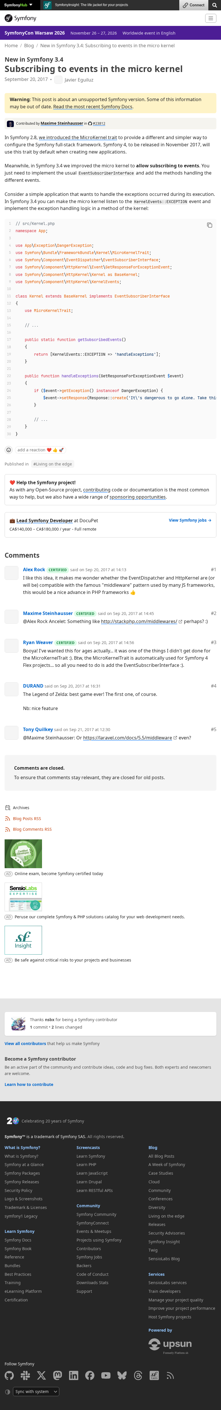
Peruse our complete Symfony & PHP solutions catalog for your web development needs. (100, 916)
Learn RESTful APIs (95, 1190)
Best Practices (18, 1274)
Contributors (89, 1248)
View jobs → (190, 520)
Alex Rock (34, 569)
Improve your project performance (181, 1308)
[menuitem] (39, 1156)
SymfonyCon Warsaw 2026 (35, 33)
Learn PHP (86, 1164)
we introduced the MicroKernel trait (78, 137)
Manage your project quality (175, 1300)
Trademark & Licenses (26, 1207)
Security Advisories (166, 1233)
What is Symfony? (22, 1147)
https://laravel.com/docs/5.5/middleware (127, 738)
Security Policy (18, 1190)
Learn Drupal (89, 1181)
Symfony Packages (22, 1173)
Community (88, 1205)
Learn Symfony (20, 1231)
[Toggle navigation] (210, 18)
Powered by (160, 1330)
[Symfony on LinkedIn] (73, 1375)
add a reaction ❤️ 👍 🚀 (41, 450)
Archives (21, 807)
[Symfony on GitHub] (9, 1375)
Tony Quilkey (38, 729)
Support (84, 1291)
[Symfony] (103, 18)
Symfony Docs (18, 1240)
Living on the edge (52, 464)
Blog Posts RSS (27, 818)
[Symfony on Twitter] (41, 1375)
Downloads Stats (92, 1282)
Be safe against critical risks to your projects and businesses (73, 960)
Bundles (12, 1265)
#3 (213, 642)
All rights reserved (105, 1136)
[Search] (214, 5)
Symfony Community (96, 1214)
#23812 (99, 123)
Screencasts (88, 1147)
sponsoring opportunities (138, 497)
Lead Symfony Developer (44, 520)
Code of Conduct (92, 1274)
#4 (213, 686)
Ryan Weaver (38, 642)
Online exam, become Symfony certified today (59, 873)
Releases (156, 1224)
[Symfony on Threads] (138, 1375)
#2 (213, 613)
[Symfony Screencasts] (154, 1375)
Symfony (15, 4)
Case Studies (160, 1173)
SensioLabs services (167, 1282)
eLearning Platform (23, 1291)
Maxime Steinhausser (62, 123)
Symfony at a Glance (24, 1164)
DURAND (33, 686)
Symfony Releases (22, 1181)
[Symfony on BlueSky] (122, 1375)
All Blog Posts (161, 1156)
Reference (14, 1257)
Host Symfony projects (169, 1317)
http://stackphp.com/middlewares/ (139, 621)
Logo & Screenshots (24, 1198)
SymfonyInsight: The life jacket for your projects (91, 5)
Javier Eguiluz (79, 80)
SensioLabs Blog (164, 1258)
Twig (153, 1250)
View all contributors (25, 1043)
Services (156, 1274)
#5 (213, 729)
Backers (84, 1265)
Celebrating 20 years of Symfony (53, 1121)
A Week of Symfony (166, 1164)
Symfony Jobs (89, 1257)
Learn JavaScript (92, 1173)
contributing (96, 490)
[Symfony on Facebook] (89, 1375)
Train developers (164, 1291)
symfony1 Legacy (21, 1216)
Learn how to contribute (29, 1084)
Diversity (156, 1207)
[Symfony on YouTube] (105, 1375)
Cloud (154, 1181)
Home (11, 45)
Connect (197, 5)
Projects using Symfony (99, 1240)
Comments (22, 555)
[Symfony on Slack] (25, 1375)
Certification (16, 1300)
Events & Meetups (94, 1231)
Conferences (160, 1198)
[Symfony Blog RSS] (170, 1375)
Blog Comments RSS (32, 829)
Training (13, 1282)
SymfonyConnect (93, 1223)
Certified (58, 569)
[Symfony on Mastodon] (57, 1375)
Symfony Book (18, 1248)
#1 (213, 569)
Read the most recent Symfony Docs (92, 106)
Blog (29, 45)
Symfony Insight (164, 1241)
